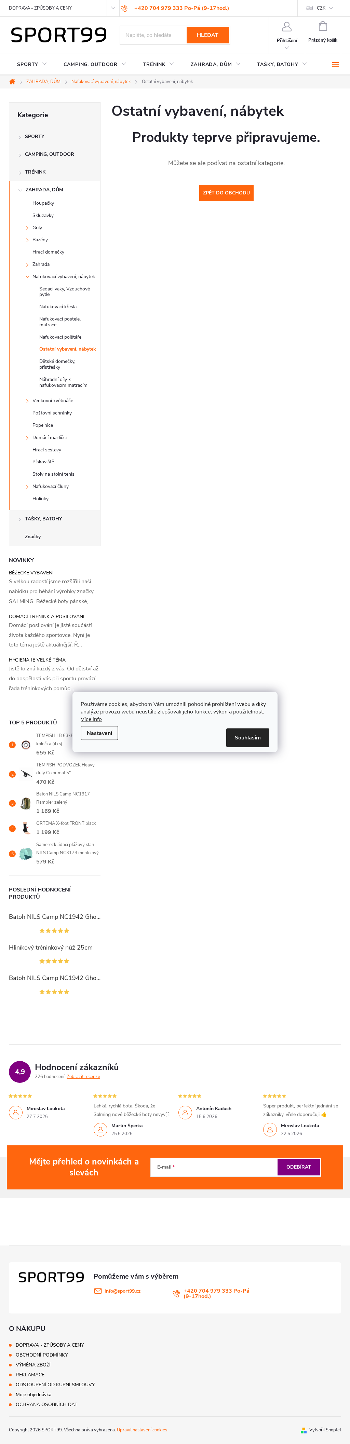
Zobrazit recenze (83, 1077)
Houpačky (43, 203)
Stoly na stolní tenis (53, 474)
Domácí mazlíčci (49, 437)
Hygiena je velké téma (37, 660)
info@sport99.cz (122, 1291)
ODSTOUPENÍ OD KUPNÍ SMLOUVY (55, 1384)
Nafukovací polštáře (60, 337)
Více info (91, 719)
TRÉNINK (35, 172)
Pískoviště (43, 462)
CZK (321, 8)
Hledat (207, 35)
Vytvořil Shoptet (325, 1430)
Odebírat (298, 1167)
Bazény (40, 239)
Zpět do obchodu (226, 193)
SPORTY (34, 136)
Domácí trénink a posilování (46, 616)
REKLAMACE (30, 1375)
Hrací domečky (48, 252)
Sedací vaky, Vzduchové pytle (64, 292)
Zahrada (41, 264)
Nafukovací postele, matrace (60, 322)
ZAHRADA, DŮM (44, 190)
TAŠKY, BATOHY (43, 519)
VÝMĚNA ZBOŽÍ (33, 1365)
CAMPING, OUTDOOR (49, 154)
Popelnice (42, 425)
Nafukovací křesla (58, 306)
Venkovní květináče (52, 400)
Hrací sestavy (46, 450)
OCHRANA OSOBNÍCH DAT (46, 1404)
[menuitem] (32, 64)
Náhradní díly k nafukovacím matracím (63, 382)
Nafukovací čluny (50, 486)
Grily (37, 227)
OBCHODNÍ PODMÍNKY (42, 1355)
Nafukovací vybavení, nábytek (63, 276)
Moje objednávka (33, 1394)
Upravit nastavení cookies (142, 1430)
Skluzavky (43, 215)
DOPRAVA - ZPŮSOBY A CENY (40, 8)
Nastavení (99, 733)
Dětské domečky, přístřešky (57, 364)
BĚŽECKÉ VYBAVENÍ (31, 573)
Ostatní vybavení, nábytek (67, 349)
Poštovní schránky (52, 413)
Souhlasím (248, 737)
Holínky (40, 498)
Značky (33, 536)
